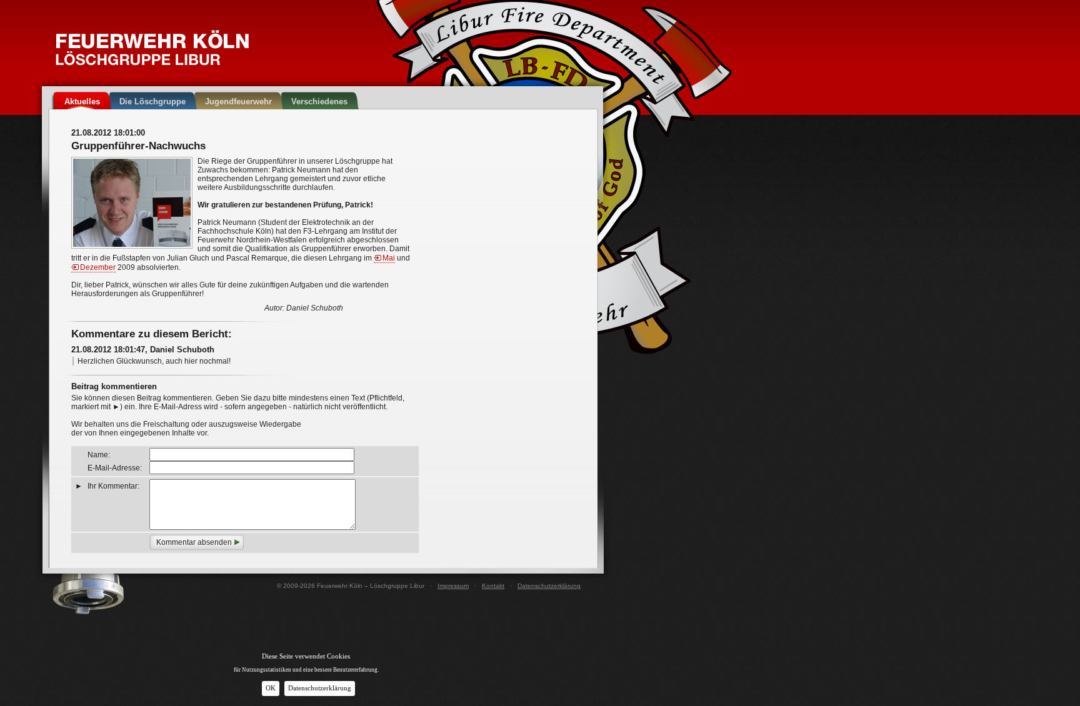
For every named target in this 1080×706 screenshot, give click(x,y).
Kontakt (493, 585)
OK (271, 688)
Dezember (98, 267)
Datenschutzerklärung (549, 585)
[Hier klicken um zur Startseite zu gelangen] (152, 48)
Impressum (453, 585)
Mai (388, 258)
